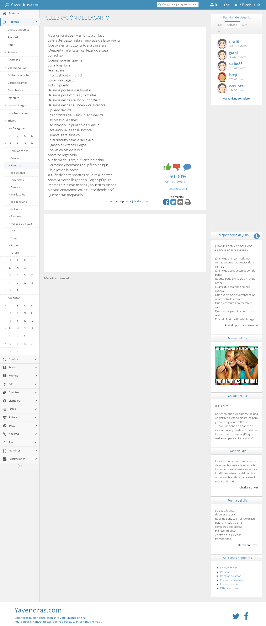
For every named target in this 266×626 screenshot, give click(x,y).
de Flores (16, 209)
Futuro (14, 253)
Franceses (16, 216)
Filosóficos (16, 187)
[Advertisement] (125, 243)
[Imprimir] (188, 203)
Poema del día (237, 500)
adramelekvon (249, 325)
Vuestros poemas (18, 29)
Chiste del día (237, 396)
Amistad (13, 37)
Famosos (16, 165)
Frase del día (237, 451)
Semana (232, 25)
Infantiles (13, 98)
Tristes (12, 120)
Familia (14, 158)
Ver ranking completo (236, 98)
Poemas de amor (230, 576)
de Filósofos (17, 194)
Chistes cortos (228, 568)
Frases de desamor (231, 580)
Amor (11, 45)
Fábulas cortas (19, 151)
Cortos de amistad (19, 75)
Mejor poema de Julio (234, 235)
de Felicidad (17, 173)
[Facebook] (166, 203)
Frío (12, 231)
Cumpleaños (15, 90)
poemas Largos (17, 105)
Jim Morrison (140, 201)
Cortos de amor (17, 83)
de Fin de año (18, 202)
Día (220, 25)
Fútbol (14, 245)
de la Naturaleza (18, 113)
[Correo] (180, 203)
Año (220, 31)
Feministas (17, 180)
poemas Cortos (17, 67)
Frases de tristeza (21, 223)
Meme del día (237, 338)
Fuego (14, 238)
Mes (244, 25)
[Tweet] (173, 203)
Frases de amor (229, 584)
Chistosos (14, 60)
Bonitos (12, 52)
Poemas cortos (229, 572)
